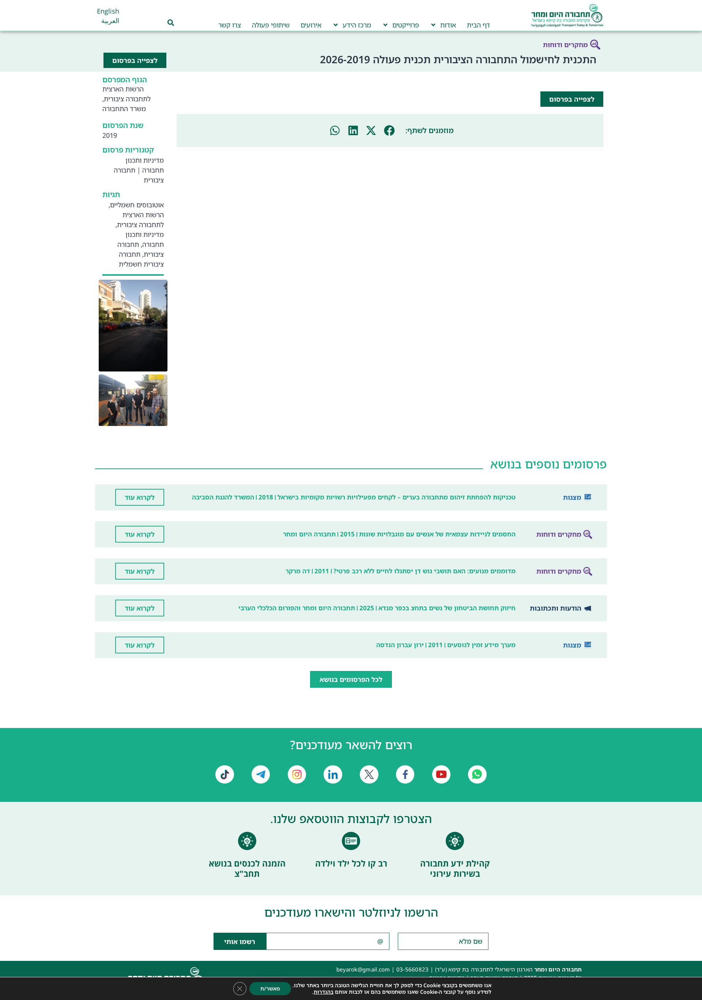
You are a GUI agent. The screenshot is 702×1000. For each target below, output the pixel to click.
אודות (448, 24)
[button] (389, 130)
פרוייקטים (405, 24)
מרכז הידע (357, 24)
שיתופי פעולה (271, 24)
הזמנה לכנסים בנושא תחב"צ (247, 868)
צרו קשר (229, 24)
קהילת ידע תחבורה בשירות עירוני (455, 868)
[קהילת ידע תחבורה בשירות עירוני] (455, 841)
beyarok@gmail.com (363, 969)
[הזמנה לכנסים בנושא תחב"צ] (247, 841)
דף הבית (478, 24)
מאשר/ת (270, 988)
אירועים (311, 24)
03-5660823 (412, 969)
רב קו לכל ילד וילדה (351, 863)
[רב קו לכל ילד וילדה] (351, 841)
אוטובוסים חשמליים (137, 204)
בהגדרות (323, 992)
